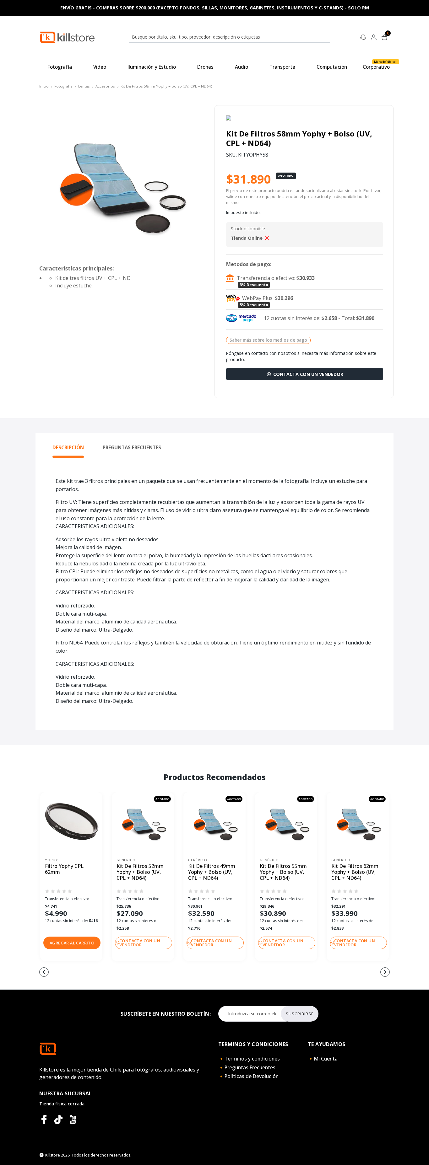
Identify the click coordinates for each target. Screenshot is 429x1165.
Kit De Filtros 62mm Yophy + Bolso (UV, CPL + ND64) (354, 872)
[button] (71, 943)
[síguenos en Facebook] (44, 1119)
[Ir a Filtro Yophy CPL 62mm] (71, 823)
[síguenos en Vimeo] (58, 1119)
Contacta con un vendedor (307, 374)
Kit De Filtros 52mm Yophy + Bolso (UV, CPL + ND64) (140, 872)
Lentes (84, 86)
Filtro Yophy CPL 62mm (64, 869)
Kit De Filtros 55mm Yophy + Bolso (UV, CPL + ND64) (283, 872)
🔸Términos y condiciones (249, 1058)
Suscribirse (300, 1014)
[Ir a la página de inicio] (67, 37)
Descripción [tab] (68, 447)
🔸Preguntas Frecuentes (246, 1067)
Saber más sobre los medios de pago (268, 340)
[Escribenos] (363, 37)
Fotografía (63, 86)
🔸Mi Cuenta (323, 1058)
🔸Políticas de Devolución (248, 1076)
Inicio (44, 86)
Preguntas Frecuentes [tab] (132, 447)
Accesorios (105, 86)
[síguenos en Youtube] (73, 1119)
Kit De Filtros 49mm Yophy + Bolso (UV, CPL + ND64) (211, 872)
